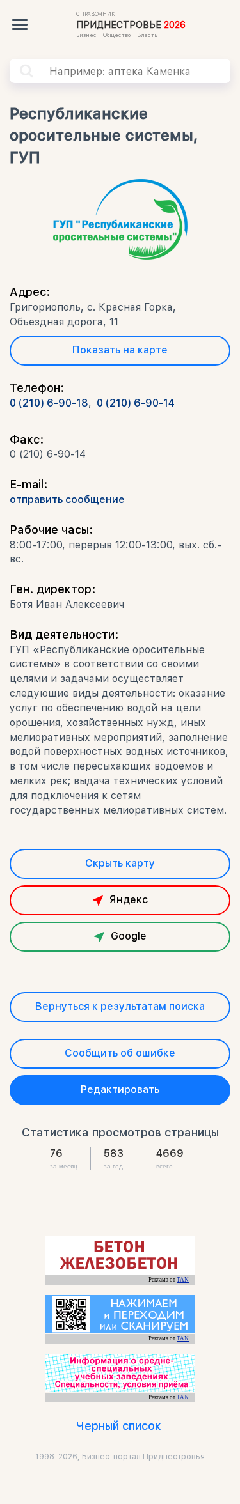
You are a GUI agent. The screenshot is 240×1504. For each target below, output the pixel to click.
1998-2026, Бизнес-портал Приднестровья (120, 1456)
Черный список (118, 1425)
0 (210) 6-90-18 (49, 403)
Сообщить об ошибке (120, 1053)
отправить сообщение (67, 499)
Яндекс (128, 900)
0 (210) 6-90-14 (136, 403)
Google (129, 936)
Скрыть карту (120, 863)
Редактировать (120, 1089)
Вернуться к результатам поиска (120, 1006)
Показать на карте (120, 350)
